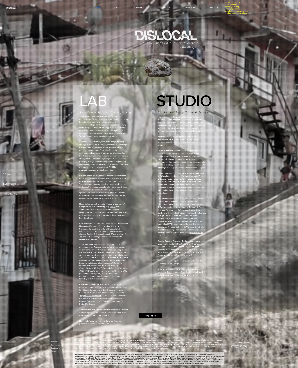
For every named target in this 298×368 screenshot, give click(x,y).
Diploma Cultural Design (90, 295)
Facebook (55, 345)
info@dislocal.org (232, 2)
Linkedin (55, 342)
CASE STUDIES (9, 184)
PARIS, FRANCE (10, 194)
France (112, 206)
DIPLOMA (7, 174)
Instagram (55, 348)
